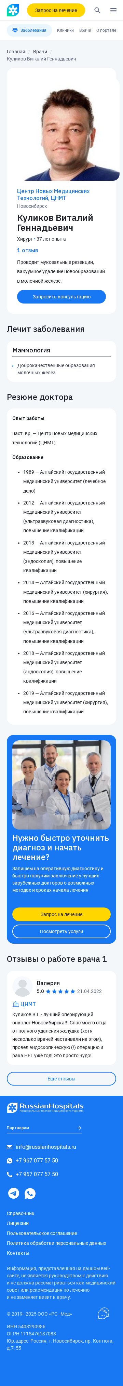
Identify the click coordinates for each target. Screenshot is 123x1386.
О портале (106, 30)
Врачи (85, 30)
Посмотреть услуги (61, 931)
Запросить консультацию (62, 296)
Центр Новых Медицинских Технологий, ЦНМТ (53, 194)
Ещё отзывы (61, 1078)
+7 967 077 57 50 (37, 1160)
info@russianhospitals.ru (46, 1147)
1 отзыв (27, 250)
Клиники (65, 30)
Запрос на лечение (56, 10)
